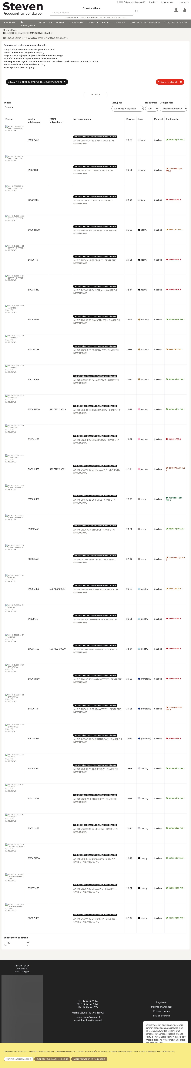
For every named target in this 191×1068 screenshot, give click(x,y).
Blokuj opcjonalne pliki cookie (52, 1059)
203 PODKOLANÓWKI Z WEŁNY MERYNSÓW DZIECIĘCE (103, 17)
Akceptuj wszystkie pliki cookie (89, 1059)
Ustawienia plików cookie (18, 1059)
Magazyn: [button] (167, 2)
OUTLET (92, 22)
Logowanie (184, 2)
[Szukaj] (137, 11)
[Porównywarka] (184, 9)
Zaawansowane (71, 17)
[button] (153, 2)
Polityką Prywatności (156, 1037)
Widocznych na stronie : (16, 937)
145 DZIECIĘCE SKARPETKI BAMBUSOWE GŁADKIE (46, 38)
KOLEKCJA (44, 22)
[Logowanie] (176, 9)
